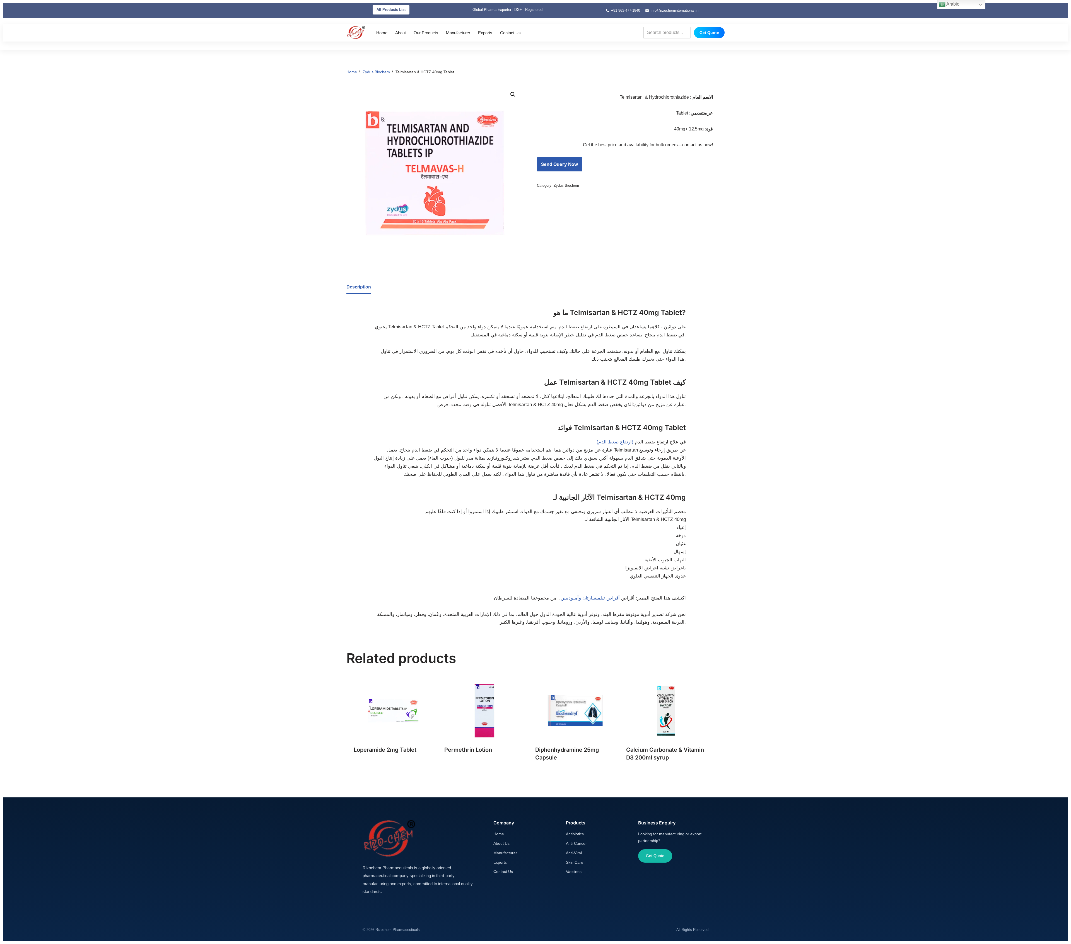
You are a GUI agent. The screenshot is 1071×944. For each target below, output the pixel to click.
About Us (501, 843)
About (400, 32)
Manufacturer (458, 32)
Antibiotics (575, 834)
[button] (513, 94)
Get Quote (709, 32)
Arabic (952, 4)
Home (381, 32)
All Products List (391, 10)
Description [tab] (358, 287)
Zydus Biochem (376, 72)
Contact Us (510, 32)
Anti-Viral (574, 853)
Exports (485, 32)
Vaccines (574, 871)
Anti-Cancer (576, 843)
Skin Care (574, 862)
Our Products (426, 32)
